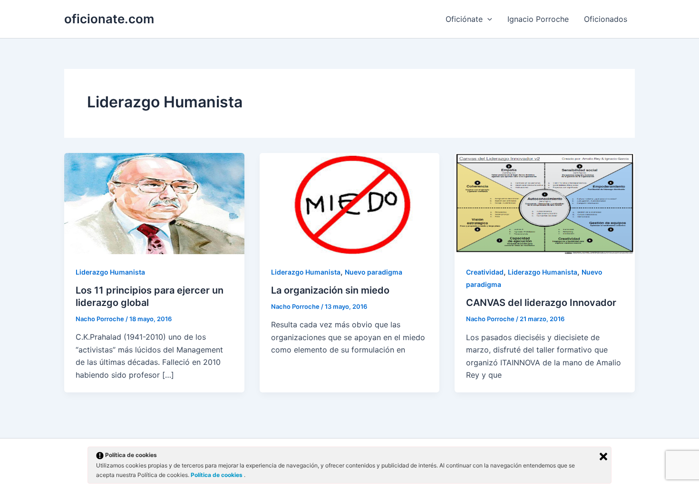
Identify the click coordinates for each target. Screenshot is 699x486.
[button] (487, 19)
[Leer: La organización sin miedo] (350, 203)
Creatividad (485, 272)
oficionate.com (109, 18)
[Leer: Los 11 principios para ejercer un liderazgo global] (154, 203)
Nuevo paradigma (373, 272)
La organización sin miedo (330, 290)
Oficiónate (464, 19)
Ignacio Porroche (538, 19)
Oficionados (605, 19)
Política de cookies (217, 474)
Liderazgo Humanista (110, 272)
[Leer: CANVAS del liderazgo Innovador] (545, 203)
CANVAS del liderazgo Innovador (541, 302)
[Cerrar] (603, 456)
